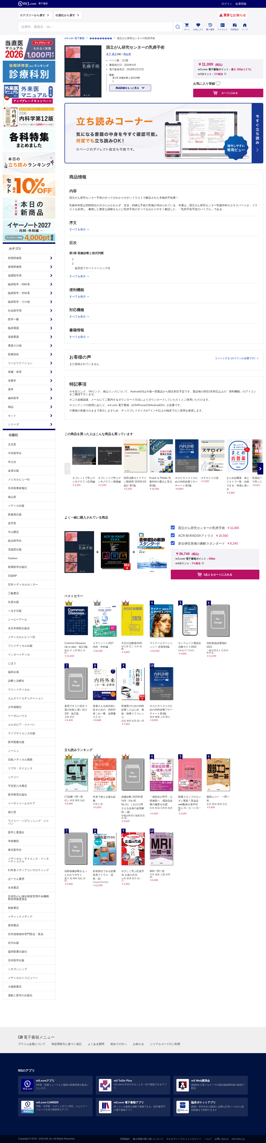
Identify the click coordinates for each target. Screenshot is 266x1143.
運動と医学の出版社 (20, 995)
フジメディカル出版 (20, 645)
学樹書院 (13, 841)
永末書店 (13, 887)
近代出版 (13, 942)
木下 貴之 (111, 54)
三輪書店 (13, 593)
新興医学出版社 (17, 566)
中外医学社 (15, 453)
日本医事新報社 (17, 488)
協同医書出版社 (17, 951)
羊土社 (12, 461)
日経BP (12, 575)
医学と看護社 (16, 832)
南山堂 (12, 496)
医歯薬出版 (15, 514)
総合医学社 (15, 540)
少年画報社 (15, 707)
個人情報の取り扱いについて (148, 1139)
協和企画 (13, 672)
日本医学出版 (16, 960)
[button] (260, 469)
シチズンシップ (17, 969)
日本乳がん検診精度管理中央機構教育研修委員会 (28, 898)
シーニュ (13, 750)
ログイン (226, 3)
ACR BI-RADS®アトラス (195, 535)
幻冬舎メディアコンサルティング (28, 870)
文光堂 (12, 444)
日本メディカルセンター (23, 584)
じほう (12, 663)
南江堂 (12, 812)
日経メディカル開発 (20, 759)
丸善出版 (13, 602)
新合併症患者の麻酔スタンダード (201, 543)
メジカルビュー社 (19, 479)
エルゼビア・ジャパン (21, 724)
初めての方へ (118, 1044)
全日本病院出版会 (19, 628)
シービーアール (17, 619)
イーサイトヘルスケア (21, 803)
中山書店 (13, 531)
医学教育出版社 (17, 794)
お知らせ (138, 1044)
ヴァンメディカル (19, 689)
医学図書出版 (16, 742)
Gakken (13, 558)
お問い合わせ (222, 1139)
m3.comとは (238, 1139)
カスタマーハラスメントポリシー (183, 1139)
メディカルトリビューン (23, 977)
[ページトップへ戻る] (255, 1136)
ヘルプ (207, 1139)
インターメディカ (19, 654)
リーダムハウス (17, 715)
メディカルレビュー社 (21, 637)
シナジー (13, 777)
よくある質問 (96, 1044)
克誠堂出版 (15, 549)
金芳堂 (12, 523)
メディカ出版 (16, 505)
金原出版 (13, 470)
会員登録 (240, 3)
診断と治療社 (16, 680)
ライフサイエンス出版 (21, 733)
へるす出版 (15, 610)
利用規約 (125, 1139)
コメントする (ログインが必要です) (235, 358)
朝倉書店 (13, 907)
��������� (100, 38)
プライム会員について (31, 1044)
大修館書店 (15, 986)
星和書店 (13, 925)
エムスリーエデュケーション (25, 698)
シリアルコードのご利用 (165, 1044)
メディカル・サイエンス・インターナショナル (28, 860)
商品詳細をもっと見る (128, 88)
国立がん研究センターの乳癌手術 (201, 528)
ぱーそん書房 (16, 878)
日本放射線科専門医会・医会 (25, 934)
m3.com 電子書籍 (74, 38)
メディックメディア (20, 916)
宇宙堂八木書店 (17, 785)
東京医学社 (15, 849)
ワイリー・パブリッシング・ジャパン (28, 822)
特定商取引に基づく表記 (67, 1044)
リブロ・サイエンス (20, 768)
